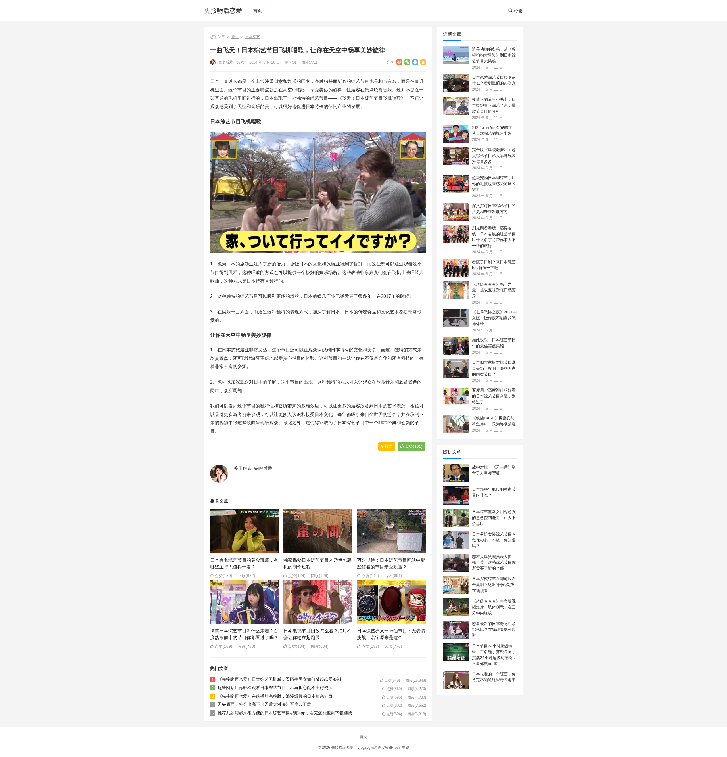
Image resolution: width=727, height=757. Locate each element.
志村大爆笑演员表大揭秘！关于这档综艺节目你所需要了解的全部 (494, 562)
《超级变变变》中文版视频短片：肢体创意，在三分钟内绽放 (494, 607)
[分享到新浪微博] (399, 62)
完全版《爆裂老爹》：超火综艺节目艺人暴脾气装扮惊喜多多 (494, 155)
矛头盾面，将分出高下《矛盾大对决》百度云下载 (264, 704)
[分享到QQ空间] (423, 62)
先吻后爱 (225, 62)
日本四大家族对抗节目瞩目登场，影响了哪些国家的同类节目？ (494, 368)
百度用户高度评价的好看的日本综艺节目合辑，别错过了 (494, 396)
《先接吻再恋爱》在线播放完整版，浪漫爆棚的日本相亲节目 (275, 696)
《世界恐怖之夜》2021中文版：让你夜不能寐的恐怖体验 (494, 318)
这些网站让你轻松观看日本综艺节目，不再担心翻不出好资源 (275, 687)
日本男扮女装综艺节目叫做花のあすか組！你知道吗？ (494, 540)
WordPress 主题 (396, 747)
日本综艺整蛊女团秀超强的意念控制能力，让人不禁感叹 (494, 517)
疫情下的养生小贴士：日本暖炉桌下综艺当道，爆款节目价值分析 (494, 105)
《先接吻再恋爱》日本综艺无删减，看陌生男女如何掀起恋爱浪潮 (279, 679)
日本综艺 (252, 37)
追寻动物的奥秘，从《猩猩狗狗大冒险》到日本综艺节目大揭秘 (494, 55)
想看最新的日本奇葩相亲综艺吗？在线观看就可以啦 (494, 629)
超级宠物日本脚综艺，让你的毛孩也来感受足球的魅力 (494, 183)
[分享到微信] (407, 62)
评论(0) (290, 62)
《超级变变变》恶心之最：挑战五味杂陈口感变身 (494, 290)
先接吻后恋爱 (223, 10)
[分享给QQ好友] (415, 62)
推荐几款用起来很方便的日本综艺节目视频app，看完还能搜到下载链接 (285, 712)
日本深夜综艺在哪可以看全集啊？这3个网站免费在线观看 (494, 584)
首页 (257, 10)
